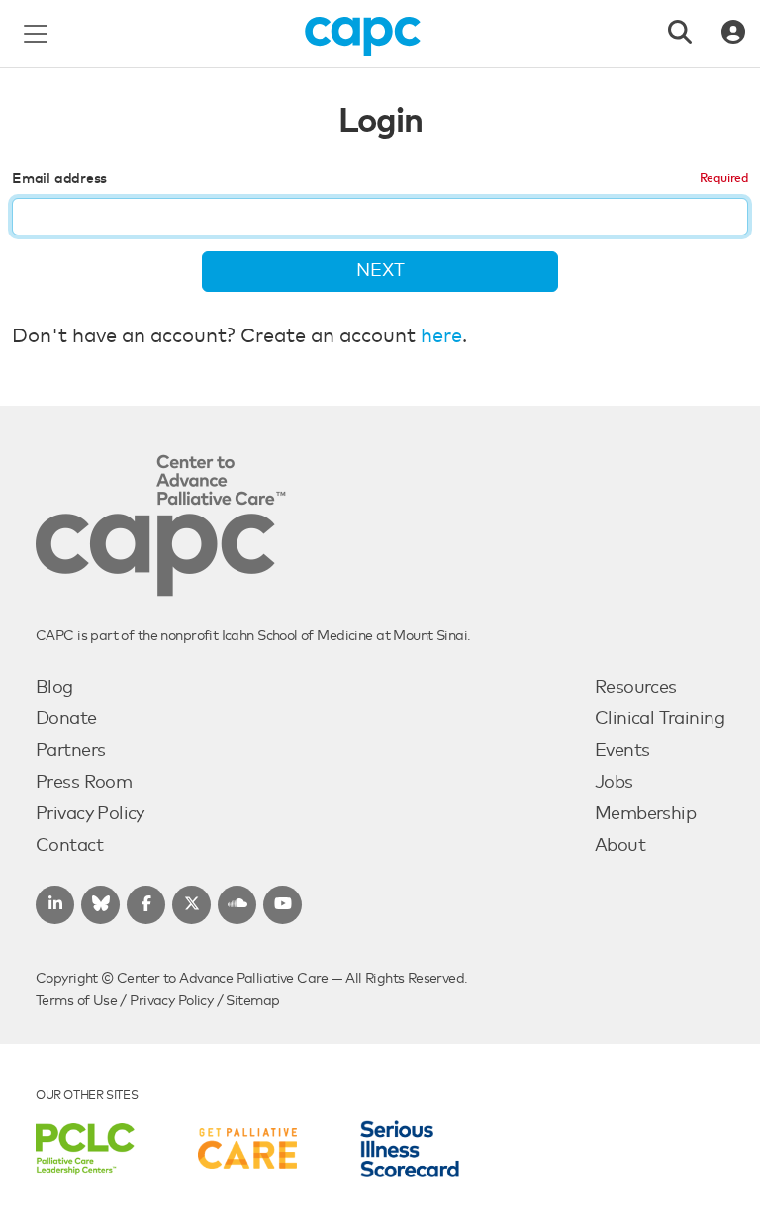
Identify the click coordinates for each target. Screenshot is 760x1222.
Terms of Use (76, 1001)
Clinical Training (659, 719)
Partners (70, 751)
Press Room (84, 783)
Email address (59, 179)
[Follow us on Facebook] (146, 905)
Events (622, 751)
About (620, 846)
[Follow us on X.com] (191, 905)
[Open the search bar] (680, 33)
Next (380, 271)
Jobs (614, 783)
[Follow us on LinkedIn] (55, 905)
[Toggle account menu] (733, 33)
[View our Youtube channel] (282, 905)
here (441, 336)
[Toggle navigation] (35, 33)
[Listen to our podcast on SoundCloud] (237, 905)
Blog (54, 688)
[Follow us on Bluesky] (100, 905)
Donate (66, 719)
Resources (636, 688)
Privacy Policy (90, 814)
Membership (645, 814)
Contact (69, 846)
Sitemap (252, 1001)
